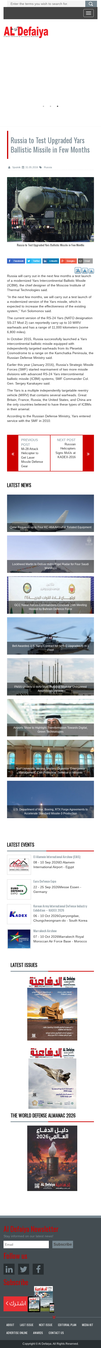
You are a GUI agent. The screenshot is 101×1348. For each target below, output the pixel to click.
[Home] (26, 32)
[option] (49, 71)
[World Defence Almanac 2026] (52, 1158)
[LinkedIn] (9, 1269)
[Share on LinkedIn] (51, 259)
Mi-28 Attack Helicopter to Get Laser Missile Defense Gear (32, 457)
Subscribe (29, 1299)
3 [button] (57, 106)
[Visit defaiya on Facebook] (16, 259)
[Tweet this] (33, 259)
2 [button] (50, 106)
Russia (47, 167)
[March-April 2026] (52, 1009)
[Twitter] (23, 1269)
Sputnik (16, 167)
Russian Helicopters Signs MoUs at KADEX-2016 (65, 450)
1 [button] (43, 106)
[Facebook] (38, 1269)
